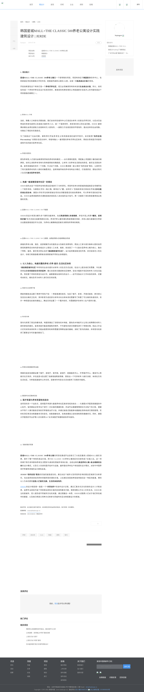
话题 (28, 676)
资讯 (11, 665)
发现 (52, 4)
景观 (45, 665)
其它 (45, 676)
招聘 (11, 672)
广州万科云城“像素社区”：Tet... (118, 53)
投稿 (91, 4)
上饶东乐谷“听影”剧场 (33, 640)
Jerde (41, 535)
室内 (66, 535)
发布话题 (64, 672)
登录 (56, 603)
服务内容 (80, 672)
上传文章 (64, 669)
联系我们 (80, 665)
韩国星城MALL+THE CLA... (117, 46)
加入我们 (80, 669)
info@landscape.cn (91, 687)
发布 (138, 4)
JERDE (44, 56)
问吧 (62, 4)
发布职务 (64, 680)
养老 (23, 535)
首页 (31, 4)
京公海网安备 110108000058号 (100, 689)
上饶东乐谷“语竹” (32, 636)
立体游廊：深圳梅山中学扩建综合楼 (38, 633)
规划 (45, 672)
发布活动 (64, 676)
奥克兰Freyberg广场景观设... (117, 49)
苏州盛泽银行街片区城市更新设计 (37, 644)
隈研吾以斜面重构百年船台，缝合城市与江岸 (41, 629)
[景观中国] (13, 4)
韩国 (49, 535)
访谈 (28, 672)
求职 (81, 4)
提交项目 (64, 665)
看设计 (41, 4)
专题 (28, 665)
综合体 (33, 535)
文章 (28, 669)
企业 (71, 4)
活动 (11, 669)
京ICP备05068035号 (81, 689)
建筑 (33, 22)
